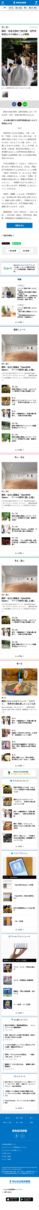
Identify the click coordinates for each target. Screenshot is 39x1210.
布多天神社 (7, 235)
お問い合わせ (7, 1153)
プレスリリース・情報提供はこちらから (15, 1147)
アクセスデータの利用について (12, 1150)
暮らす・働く (33, 8)
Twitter (22, 1136)
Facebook (16, 1136)
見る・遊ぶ (18, 8)
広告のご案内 (7, 1156)
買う (25, 8)
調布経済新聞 (19, 2)
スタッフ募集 (7, 1159)
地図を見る (19, 225)
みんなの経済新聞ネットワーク (19, 1182)
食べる (11, 8)
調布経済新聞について (9, 1144)
